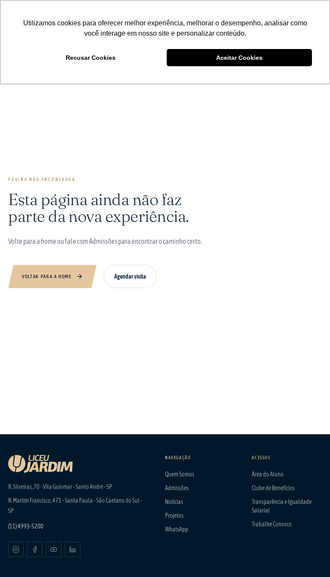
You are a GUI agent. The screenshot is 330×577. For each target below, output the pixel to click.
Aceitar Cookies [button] (239, 57)
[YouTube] (53, 549)
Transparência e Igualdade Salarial (282, 506)
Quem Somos (179, 474)
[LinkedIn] (72, 549)
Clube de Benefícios (273, 488)
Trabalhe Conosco (272, 524)
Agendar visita (130, 276)
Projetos (174, 515)
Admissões (177, 488)
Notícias (174, 501)
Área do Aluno (268, 474)
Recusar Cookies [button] (91, 57)
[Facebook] (35, 549)
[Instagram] (16, 549)
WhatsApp (176, 529)
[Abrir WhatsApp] (308, 555)
